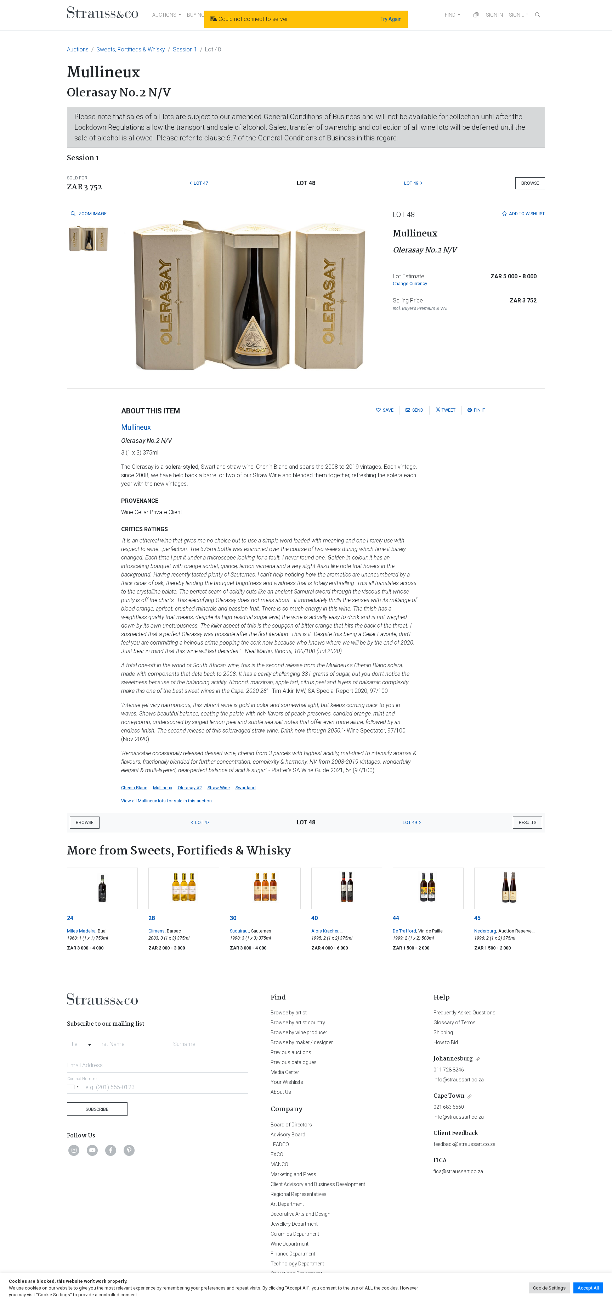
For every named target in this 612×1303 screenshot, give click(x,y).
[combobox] (80, 1042)
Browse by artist (289, 1012)
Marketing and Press (293, 1174)
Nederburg (485, 931)
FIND (450, 15)
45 (477, 918)
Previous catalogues (294, 1062)
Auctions (78, 49)
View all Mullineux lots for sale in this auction (166, 800)
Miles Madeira (81, 931)
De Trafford (404, 931)
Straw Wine (219, 787)
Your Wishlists (287, 1082)
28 (151, 918)
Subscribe (97, 1109)
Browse (530, 183)
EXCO (277, 1154)
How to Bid (446, 1042)
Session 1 (185, 49)
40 (314, 918)
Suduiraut (239, 931)
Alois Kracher (325, 931)
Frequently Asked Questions (464, 1012)
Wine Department (289, 1244)
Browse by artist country (298, 1022)
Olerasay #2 (190, 787)
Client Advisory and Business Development (318, 1184)
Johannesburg (453, 1058)
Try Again (391, 19)
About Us (281, 1092)
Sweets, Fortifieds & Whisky (130, 49)
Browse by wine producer (299, 1032)
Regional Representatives (299, 1194)
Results (527, 822)
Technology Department (297, 1263)
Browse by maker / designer (302, 1042)
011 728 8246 (449, 1070)
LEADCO (280, 1144)
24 (70, 918)
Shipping (443, 1032)
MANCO (279, 1164)
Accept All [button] (588, 1288)
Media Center (285, 1072)
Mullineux (136, 427)
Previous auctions (291, 1052)
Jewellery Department (294, 1224)
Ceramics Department (295, 1234)
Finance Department (293, 1254)
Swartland (246, 787)
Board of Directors (291, 1124)
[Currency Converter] (476, 15)
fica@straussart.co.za (458, 1171)
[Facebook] (111, 1150)
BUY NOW (198, 15)
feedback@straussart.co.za (464, 1144)
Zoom (92, 213)
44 (396, 918)
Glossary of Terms (455, 1022)
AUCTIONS (164, 15)
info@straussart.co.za (459, 1079)
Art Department (287, 1204)
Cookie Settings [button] (549, 1288)
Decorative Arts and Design (300, 1214)
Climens (156, 931)
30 (233, 918)
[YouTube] (92, 1150)
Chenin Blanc (134, 787)
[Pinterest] (129, 1150)
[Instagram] (74, 1150)
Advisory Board (288, 1134)
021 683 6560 (449, 1107)
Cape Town (449, 1096)
